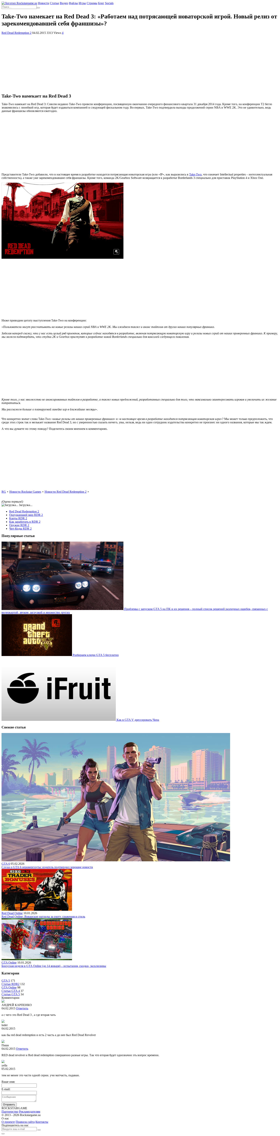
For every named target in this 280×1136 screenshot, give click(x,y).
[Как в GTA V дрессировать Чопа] (59, 719)
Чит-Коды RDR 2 (20, 528)
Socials (109, 3)
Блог (101, 3)
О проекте (8, 1121)
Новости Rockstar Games (25, 491)
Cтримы (92, 3)
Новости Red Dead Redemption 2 (65, 491)
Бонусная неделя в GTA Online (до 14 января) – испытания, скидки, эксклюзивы (54, 966)
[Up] (3, 1133)
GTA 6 (6, 863)
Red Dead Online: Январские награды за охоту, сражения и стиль (43, 916)
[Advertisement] (140, 63)
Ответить (22, 1008)
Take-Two (195, 174)
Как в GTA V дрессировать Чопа (138, 719)
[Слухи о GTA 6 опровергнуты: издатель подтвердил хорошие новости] (116, 860)
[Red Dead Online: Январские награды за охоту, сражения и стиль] (37, 909)
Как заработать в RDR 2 (24, 521)
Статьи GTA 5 (11, 994)
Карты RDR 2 (18, 518)
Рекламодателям (29, 1111)
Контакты (41, 1121)
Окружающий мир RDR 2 (26, 514)
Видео (64, 3)
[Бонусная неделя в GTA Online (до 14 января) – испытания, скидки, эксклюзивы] (37, 959)
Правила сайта (25, 1121)
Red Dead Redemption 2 (16, 32)
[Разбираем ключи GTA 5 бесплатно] (37, 655)
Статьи (54, 3)
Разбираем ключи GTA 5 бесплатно (96, 655)
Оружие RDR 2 (19, 525)
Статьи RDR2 (10, 984)
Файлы (73, 3)
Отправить (9, 1104)
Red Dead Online (12, 913)
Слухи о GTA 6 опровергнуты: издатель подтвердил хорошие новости (47, 867)
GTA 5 (6, 980)
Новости (43, 3)
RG (4, 491)
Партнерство (10, 1111)
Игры (82, 3)
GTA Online (9, 962)
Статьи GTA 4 (11, 990)
